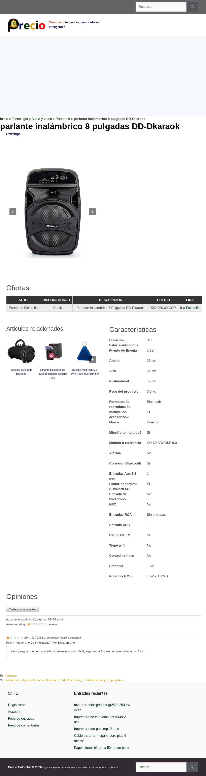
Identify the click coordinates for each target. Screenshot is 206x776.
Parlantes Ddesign (71, 680)
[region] (103, 68)
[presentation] (92, 359)
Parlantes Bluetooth (45, 680)
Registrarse (17, 705)
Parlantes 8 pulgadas (18, 680)
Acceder (14, 712)
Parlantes (63, 119)
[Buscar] (192, 7)
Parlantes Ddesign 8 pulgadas (104, 680)
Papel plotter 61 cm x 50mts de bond (101, 748)
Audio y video (42, 119)
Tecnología (20, 119)
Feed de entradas (21, 718)
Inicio (4, 119)
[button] (12, 211)
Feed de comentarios (24, 725)
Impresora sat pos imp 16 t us (96, 729)
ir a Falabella (190, 308)
